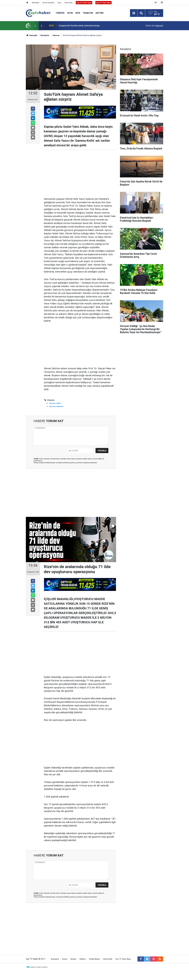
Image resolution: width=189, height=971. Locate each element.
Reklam (83, 959)
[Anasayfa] (27, 3)
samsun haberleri (56, 406)
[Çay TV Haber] (38, 13)
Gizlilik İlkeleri (94, 959)
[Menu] (133, 13)
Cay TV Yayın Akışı (123, 959)
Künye (64, 959)
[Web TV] (155, 2)
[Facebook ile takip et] (140, 959)
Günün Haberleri (48, 3)
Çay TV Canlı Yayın (84, 3)
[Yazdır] (33, 132)
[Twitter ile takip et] (147, 959)
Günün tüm (154, 25)
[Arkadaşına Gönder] (33, 128)
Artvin (99, 13)
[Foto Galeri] (161, 2)
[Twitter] (33, 113)
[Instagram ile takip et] (153, 959)
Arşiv (59, 3)
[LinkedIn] (33, 118)
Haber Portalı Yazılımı (39, 967)
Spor (70, 13)
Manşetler (35, 3)
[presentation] (35, 25)
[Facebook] (33, 109)
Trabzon (88, 13)
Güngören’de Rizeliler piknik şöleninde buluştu (79, 25)
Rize (77, 13)
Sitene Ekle (68, 3)
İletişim (73, 959)
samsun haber (55, 403)
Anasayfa (55, 959)
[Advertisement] (80, 172)
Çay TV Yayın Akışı (103, 3)
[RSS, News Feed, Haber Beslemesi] (160, 959)
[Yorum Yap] (33, 137)
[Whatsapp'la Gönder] (33, 123)
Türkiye (60, 13)
